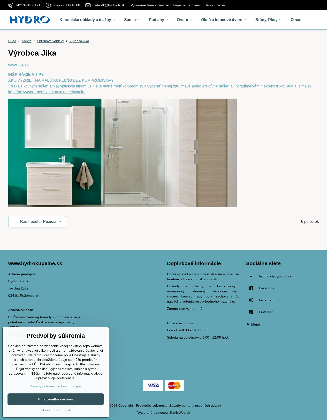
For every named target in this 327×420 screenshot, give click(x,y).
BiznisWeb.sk (180, 412)
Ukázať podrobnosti (56, 410)
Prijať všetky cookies (55, 399)
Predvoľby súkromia (151, 405)
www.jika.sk (18, 65)
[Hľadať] (315, 20)
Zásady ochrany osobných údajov (195, 405)
